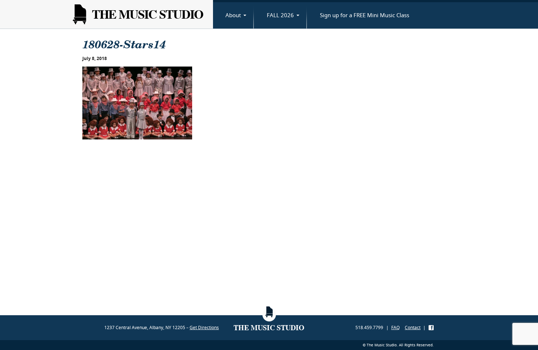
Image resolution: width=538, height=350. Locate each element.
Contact (413, 327)
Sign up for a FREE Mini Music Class (364, 15)
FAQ (395, 327)
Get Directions (204, 327)
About (233, 15)
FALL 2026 (280, 15)
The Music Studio (147, 14)
